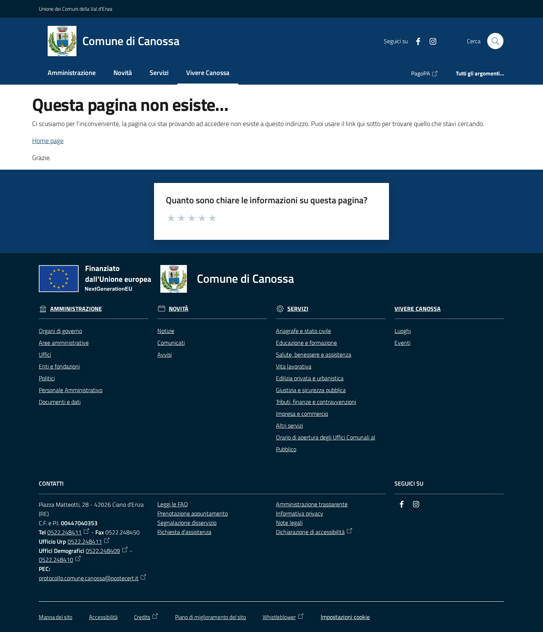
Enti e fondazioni (59, 366)
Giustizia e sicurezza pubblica (311, 389)
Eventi (402, 342)
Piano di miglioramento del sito (210, 617)
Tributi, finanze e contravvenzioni (316, 401)
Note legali (289, 522)
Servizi (297, 309)
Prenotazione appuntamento (192, 513)
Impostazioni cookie (345, 616)
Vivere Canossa (418, 309)
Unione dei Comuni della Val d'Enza (75, 9)
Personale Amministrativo (70, 389)
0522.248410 (56, 559)
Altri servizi (289, 425)
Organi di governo (60, 330)
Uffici (45, 354)
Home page (48, 141)
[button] (495, 41)
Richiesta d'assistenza (184, 531)
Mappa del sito (55, 617)
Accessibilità (103, 617)
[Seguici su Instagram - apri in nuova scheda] (430, 40)
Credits (142, 617)
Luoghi (403, 330)
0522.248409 (103, 550)
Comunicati (171, 342)
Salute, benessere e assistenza (313, 354)
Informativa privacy (299, 513)
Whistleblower (279, 617)
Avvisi (164, 354)
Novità (178, 309)
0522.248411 (64, 532)
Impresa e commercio (302, 413)
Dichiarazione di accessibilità (310, 531)
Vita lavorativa (293, 366)
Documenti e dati (60, 401)
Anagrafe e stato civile (303, 330)
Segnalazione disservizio (186, 522)
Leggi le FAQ (172, 504)
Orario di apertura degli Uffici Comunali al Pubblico (325, 443)
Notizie (165, 330)
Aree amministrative (64, 342)
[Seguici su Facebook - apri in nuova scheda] (415, 40)
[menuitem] (72, 73)
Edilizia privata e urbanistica (310, 378)
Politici (47, 378)
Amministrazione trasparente (312, 504)
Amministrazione (76, 309)
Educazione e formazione (306, 342)
